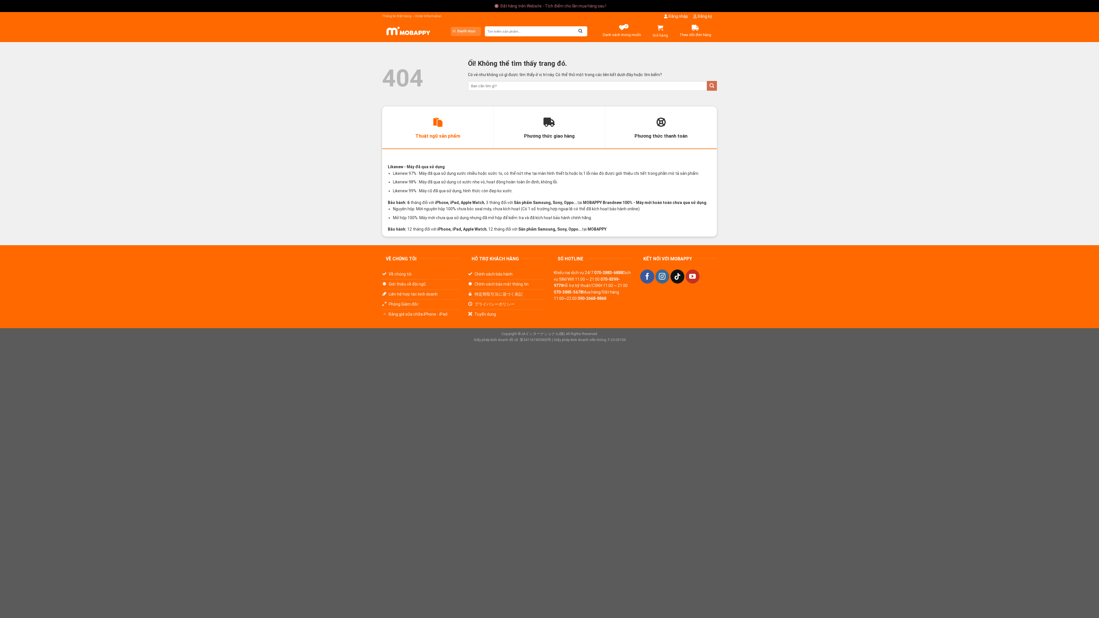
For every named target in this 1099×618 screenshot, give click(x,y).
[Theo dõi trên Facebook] (647, 276)
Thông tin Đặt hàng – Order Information (412, 16)
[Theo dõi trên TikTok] (677, 276)
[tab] (438, 127)
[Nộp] (712, 86)
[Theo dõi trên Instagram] (662, 276)
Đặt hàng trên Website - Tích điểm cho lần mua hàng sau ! (553, 6)
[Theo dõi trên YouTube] (692, 276)
